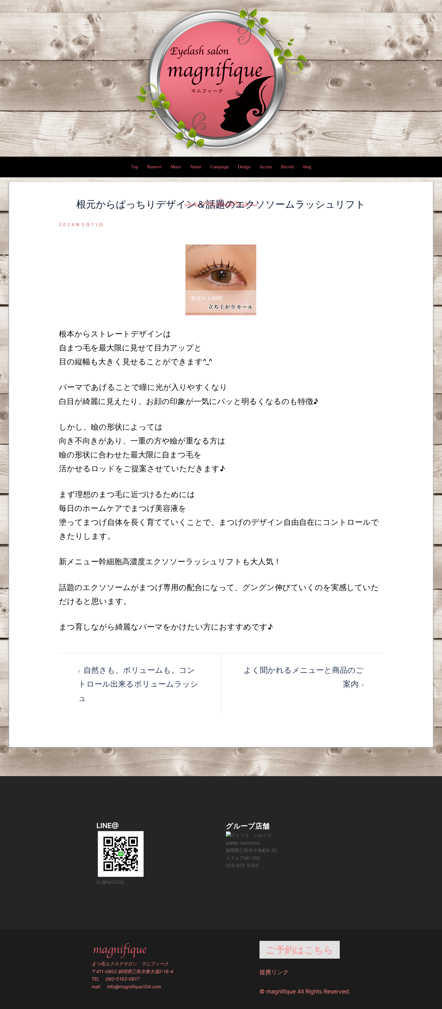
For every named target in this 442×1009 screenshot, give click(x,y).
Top (134, 166)
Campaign (219, 166)
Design (244, 166)
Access (266, 166)
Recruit (287, 166)
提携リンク (274, 972)
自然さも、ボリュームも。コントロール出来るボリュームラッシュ (138, 683)
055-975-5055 (242, 865)
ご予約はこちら (299, 949)
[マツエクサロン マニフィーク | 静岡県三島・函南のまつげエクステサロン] (221, 78)
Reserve (154, 166)
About (195, 166)
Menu (176, 166)
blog (307, 166)
